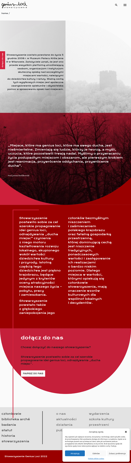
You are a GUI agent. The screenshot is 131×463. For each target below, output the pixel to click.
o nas (61, 413)
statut (7, 430)
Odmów (96, 453)
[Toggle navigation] (125, 5)
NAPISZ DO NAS (33, 373)
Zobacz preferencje (117, 453)
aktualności (66, 419)
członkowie (11, 413)
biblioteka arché (16, 419)
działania (64, 424)
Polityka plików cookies (96, 458)
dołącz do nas (2, 60)
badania (9, 424)
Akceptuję (75, 453)
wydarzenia (99, 413)
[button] (126, 431)
